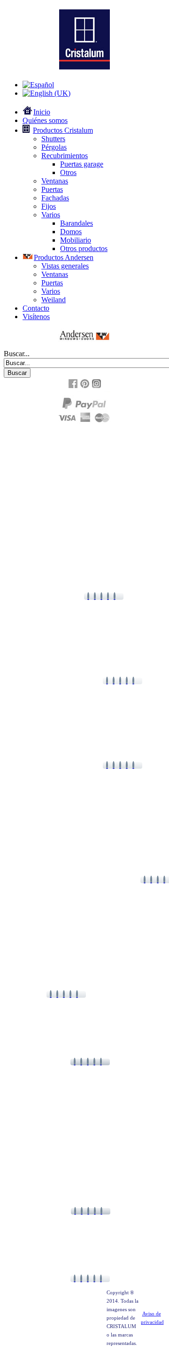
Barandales (76, 223)
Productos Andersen (63, 257)
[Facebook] (73, 387)
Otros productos (84, 248)
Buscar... (17, 354)
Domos (71, 232)
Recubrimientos (64, 156)
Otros (68, 172)
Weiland (53, 300)
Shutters (53, 139)
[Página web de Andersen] (84, 335)
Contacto (36, 308)
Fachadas (55, 198)
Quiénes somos (45, 120)
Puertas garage (81, 164)
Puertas (52, 189)
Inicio (41, 112)
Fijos (48, 206)
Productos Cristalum (63, 130)
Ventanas (54, 181)
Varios (50, 215)
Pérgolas (54, 147)
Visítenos (36, 317)
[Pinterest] (85, 387)
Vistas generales (65, 266)
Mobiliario (75, 240)
